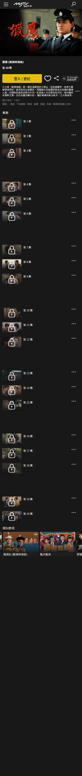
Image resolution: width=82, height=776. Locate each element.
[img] (22, 4)
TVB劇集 (21, 104)
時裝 (29, 104)
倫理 (36, 104)
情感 (42, 104)
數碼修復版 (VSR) (62, 104)
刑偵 (49, 104)
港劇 (12, 104)
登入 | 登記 (22, 78)
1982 (17, 100)
